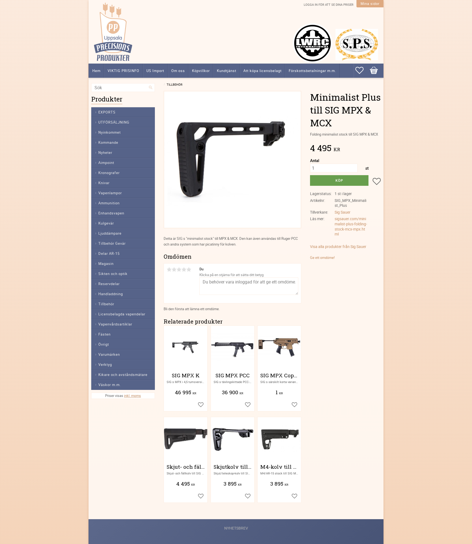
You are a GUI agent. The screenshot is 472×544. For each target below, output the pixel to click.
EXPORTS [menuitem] (107, 112)
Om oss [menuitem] (178, 70)
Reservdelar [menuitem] (109, 283)
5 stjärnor (188, 269)
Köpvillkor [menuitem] (201, 70)
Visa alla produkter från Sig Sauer (338, 246)
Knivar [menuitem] (104, 182)
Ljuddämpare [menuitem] (110, 233)
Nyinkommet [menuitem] (109, 132)
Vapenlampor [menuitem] (110, 192)
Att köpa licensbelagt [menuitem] (262, 70)
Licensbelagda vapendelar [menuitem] (121, 314)
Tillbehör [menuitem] (106, 303)
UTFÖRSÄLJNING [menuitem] (113, 122)
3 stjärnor (178, 269)
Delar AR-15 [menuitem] (109, 253)
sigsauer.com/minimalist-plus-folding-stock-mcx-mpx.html (351, 226)
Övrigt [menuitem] (103, 344)
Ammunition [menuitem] (109, 203)
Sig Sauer (342, 212)
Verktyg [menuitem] (105, 364)
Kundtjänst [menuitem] (226, 70)
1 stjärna (169, 269)
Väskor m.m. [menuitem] (109, 384)
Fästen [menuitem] (104, 334)
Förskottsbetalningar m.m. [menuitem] (312, 70)
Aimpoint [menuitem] (106, 162)
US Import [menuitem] (155, 70)
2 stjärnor (174, 269)
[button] (362, 70)
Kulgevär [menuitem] (106, 223)
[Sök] (151, 87)
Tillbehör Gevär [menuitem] (112, 243)
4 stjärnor (183, 269)
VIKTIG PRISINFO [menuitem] (123, 70)
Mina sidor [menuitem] (370, 3)
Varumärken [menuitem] (109, 354)
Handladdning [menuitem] (110, 293)
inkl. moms (132, 395)
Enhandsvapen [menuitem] (111, 213)
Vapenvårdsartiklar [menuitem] (115, 324)
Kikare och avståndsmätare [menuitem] (123, 374)
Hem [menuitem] (96, 70)
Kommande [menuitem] (108, 142)
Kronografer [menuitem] (109, 172)
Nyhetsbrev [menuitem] (236, 528)
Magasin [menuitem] (106, 263)
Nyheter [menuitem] (105, 152)
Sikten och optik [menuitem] (113, 273)
